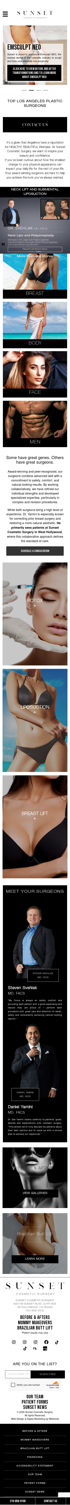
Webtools (54, 1418)
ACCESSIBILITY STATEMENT (35, 1466)
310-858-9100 (35, 1311)
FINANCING (35, 1457)
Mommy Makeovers (35, 1323)
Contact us (50, 1501)
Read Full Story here (35, 249)
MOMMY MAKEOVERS (35, 1440)
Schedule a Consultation (35, 551)
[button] (35, 940)
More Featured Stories (35, 256)
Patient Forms (35, 1402)
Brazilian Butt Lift (35, 1328)
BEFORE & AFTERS (35, 1317)
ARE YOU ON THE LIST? (35, 1364)
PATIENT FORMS (35, 1483)
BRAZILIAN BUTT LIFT (35, 1449)
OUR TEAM (35, 1397)
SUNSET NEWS (35, 1407)
